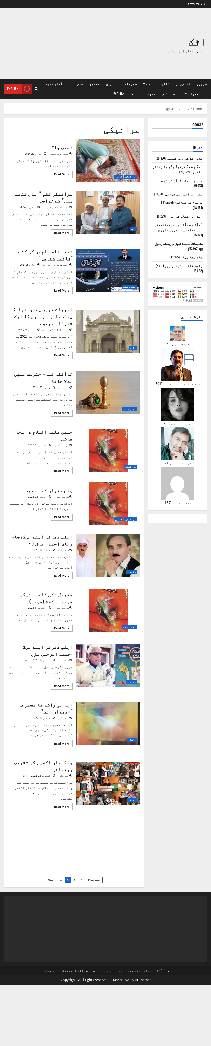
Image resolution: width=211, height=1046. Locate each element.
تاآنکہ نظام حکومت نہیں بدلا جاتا (108, 392)
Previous (94, 880)
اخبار (132, 739)
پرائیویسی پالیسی (106, 970)
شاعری (118, 176)
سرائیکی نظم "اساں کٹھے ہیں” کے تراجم (108, 212)
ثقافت (136, 93)
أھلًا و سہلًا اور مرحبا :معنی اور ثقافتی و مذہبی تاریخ (179, 227)
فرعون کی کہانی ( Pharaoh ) (182, 202)
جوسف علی (63, 387)
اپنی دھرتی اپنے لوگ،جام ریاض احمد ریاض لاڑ (108, 555)
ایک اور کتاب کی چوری (184, 216)
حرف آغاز (162, 970)
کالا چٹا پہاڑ (192, 257)
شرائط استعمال (75, 970)
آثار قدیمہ (53, 83)
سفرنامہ (129, 83)
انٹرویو (183, 83)
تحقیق (94, 83)
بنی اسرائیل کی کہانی (184, 193)
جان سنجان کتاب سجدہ (108, 503)
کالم (166, 83)
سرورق (202, 83)
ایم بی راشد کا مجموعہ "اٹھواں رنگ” (108, 723)
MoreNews (121, 980)
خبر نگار (63, 718)
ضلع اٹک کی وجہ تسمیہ (184, 158)
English (119, 93)
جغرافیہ (76, 83)
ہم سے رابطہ (49, 970)
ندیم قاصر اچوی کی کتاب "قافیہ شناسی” (108, 270)
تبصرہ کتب (170, 93)
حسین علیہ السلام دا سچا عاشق (108, 450)
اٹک (197, 40)
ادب (149, 83)
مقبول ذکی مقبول (59, 153)
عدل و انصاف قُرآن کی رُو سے (181, 180)
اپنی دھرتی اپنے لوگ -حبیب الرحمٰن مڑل (108, 665)
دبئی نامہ (129, 409)
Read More (60, 175)
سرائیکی (130, 176)
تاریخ (111, 83)
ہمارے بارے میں (138, 970)
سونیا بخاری (61, 445)
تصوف (151, 93)
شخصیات (194, 93)
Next (51, 880)
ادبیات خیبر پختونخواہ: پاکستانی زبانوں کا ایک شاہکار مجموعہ (108, 331)
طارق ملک (63, 550)
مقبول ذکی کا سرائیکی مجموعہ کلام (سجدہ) (108, 610)
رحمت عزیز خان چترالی (55, 207)
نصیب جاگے (108, 160)
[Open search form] (36, 89)
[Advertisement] (64, 43)
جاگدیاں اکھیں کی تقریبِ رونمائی (108, 783)
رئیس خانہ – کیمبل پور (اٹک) (179, 265)
